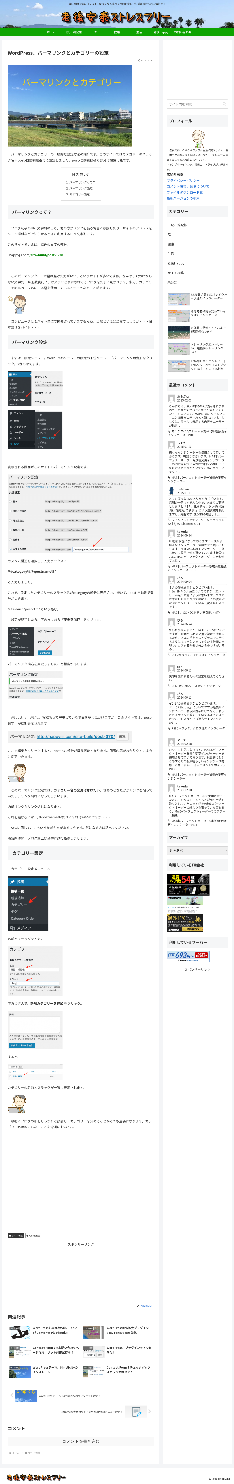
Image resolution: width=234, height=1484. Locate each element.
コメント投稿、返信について (188, 186)
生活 (170, 253)
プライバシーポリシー (183, 180)
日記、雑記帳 (177, 224)
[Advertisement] (81, 1184)
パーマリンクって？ (82, 182)
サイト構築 (17, 1235)
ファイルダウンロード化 (185, 192)
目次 (75, 174)
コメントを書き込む (81, 1441)
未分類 (172, 282)
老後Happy (175, 263)
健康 (170, 244)
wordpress (34, 1235)
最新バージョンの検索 (183, 198)
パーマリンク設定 (81, 188)
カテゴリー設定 (79, 194)
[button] (224, 104)
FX (169, 234)
